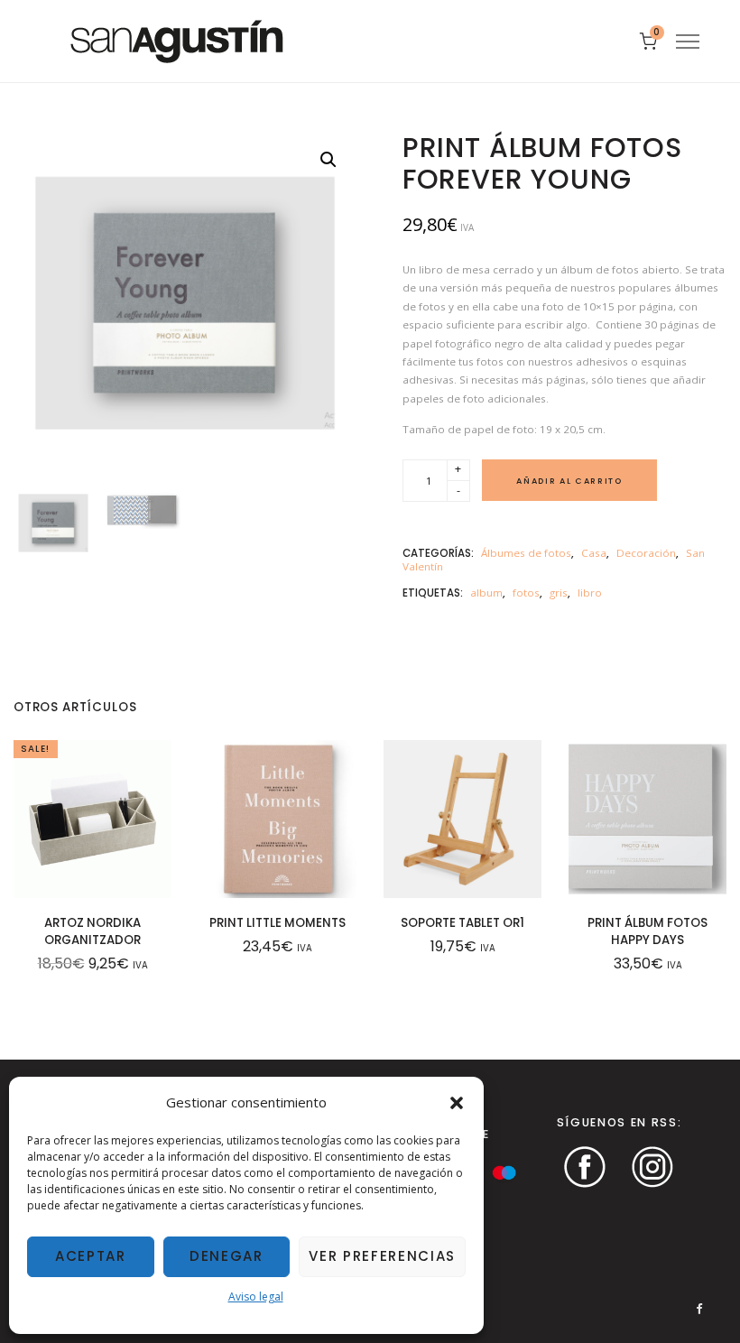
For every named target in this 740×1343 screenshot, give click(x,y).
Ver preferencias (382, 1255)
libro (590, 592)
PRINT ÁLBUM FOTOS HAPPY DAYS (647, 931)
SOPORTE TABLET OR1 (462, 922)
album (486, 592)
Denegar (227, 1255)
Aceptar (90, 1255)
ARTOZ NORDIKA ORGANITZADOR (92, 931)
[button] (457, 1103)
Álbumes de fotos (526, 553)
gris (559, 592)
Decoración (646, 553)
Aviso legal (255, 1296)
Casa (593, 553)
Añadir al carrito (569, 480)
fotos (526, 592)
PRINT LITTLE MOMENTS (277, 922)
